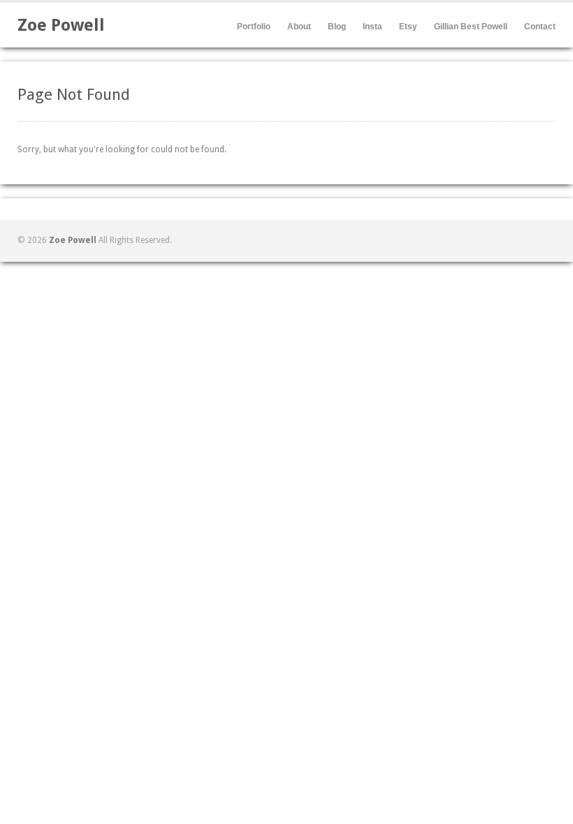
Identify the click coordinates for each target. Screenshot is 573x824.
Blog (337, 26)
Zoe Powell (61, 25)
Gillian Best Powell (470, 26)
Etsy (408, 26)
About (299, 26)
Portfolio (253, 26)
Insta (372, 26)
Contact (540, 26)
